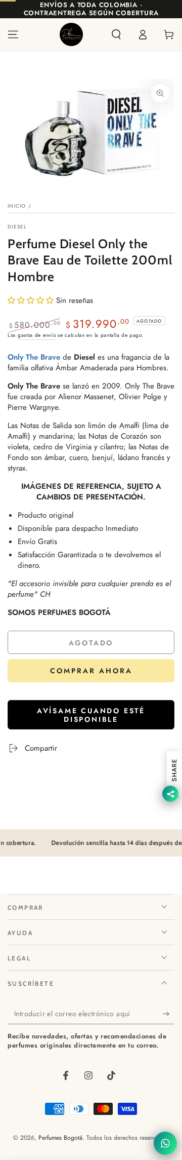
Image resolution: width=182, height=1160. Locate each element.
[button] (116, 34)
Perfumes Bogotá (60, 1137)
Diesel (17, 226)
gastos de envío (37, 335)
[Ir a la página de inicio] (71, 34)
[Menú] (13, 34)
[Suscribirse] (168, 1014)
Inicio (17, 206)
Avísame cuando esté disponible (91, 715)
